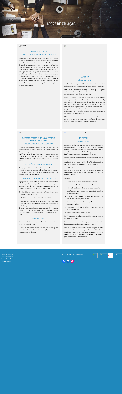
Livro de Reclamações (7, 254)
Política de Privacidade (7, 257)
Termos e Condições (6, 259)
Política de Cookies (6, 261)
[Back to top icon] (110, 390)
